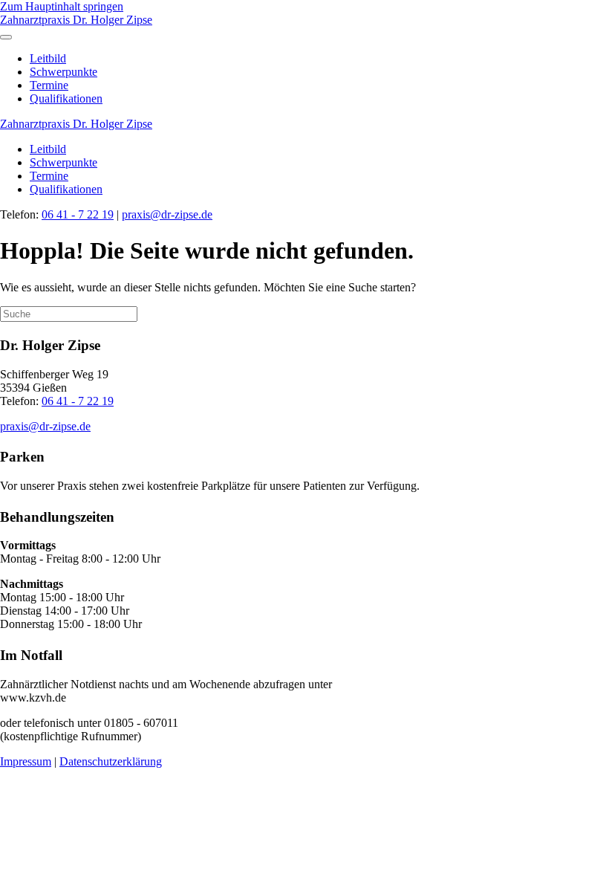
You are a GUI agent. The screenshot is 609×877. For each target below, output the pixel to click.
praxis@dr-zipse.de (167, 214)
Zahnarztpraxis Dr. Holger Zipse (76, 19)
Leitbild (48, 58)
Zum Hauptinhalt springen (61, 6)
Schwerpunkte (63, 71)
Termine (49, 85)
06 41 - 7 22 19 (78, 214)
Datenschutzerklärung (110, 761)
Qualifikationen (66, 98)
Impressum (25, 761)
